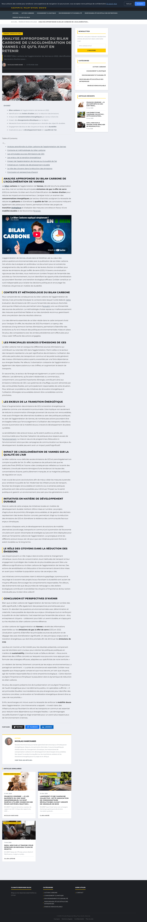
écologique (16, 208)
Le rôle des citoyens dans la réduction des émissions (29, 169)
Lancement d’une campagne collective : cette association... (95, 114)
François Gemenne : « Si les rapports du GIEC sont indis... (95, 103)
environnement (10, 439)
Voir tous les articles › (24, 760)
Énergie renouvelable (21, 17)
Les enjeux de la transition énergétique (24, 158)
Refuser (129, 4)
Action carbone (28, 13)
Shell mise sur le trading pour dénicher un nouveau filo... (95, 124)
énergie (37, 211)
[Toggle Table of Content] (3, 144)
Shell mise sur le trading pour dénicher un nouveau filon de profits (18, 847)
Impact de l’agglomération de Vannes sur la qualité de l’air (32, 161)
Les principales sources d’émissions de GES (25, 154)
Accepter (140, 4)
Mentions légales (67, 919)
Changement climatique (46, 13)
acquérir (46, 306)
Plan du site (89, 919)
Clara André (44, 815)
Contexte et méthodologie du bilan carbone (26, 150)
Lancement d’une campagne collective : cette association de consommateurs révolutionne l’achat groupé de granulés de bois (54, 800)
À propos (57, 919)
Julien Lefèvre (9, 858)
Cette (68, 300)
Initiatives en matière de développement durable (28, 165)
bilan (7, 186)
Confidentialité (79, 919)
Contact (79, 892)
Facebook (34, 727)
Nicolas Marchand (25, 741)
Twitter (19, 727)
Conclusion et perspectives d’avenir (22, 172)
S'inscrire (91, 50)
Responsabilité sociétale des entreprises (101, 13)
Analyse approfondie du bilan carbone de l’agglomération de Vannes (36, 147)
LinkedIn (48, 727)
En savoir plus (111, 4)
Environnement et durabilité (70, 13)
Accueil (16, 13)
